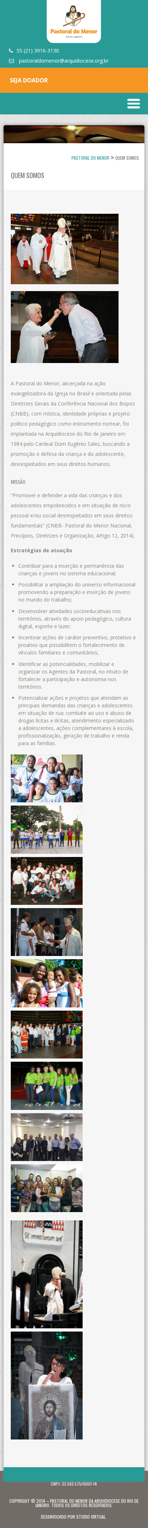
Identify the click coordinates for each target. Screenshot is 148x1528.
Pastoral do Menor (90, 158)
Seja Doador (29, 80)
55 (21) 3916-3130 (38, 50)
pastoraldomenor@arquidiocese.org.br (63, 60)
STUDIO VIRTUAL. (91, 1517)
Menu (133, 103)
